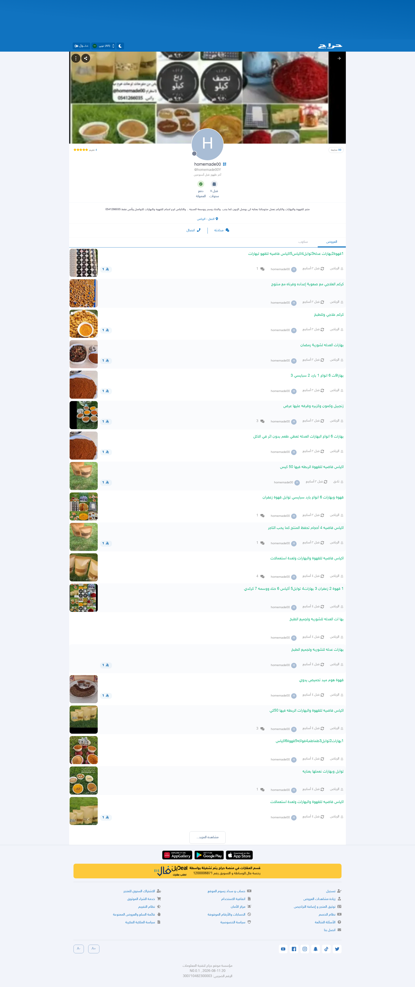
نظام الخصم (327, 915)
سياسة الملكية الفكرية (140, 922)
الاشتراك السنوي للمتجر (139, 891)
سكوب (303, 242)
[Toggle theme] (120, 46)
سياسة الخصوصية (232, 922)
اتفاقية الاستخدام (233, 899)
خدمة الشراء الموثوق (141, 899)
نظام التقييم (146, 907)
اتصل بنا (329, 930)
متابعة (336, 150)
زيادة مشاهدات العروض (319, 899)
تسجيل (330, 891)
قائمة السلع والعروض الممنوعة (134, 915)
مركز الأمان (238, 907)
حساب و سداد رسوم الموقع (226, 891)
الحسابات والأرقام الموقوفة (226, 915)
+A (94, 949)
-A (78, 949)
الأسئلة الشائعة (325, 922)
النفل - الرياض (205, 219)
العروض (331, 242)
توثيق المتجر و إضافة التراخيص (314, 907)
